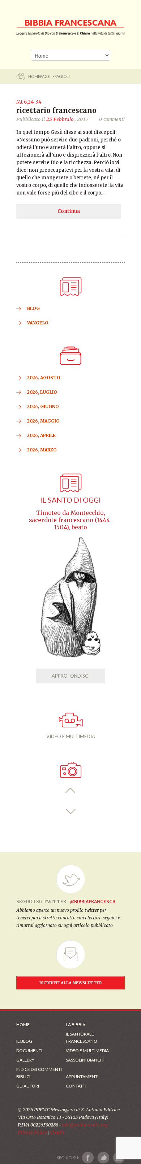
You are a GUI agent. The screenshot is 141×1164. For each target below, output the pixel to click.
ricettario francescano (56, 110)
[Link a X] (103, 1157)
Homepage (39, 76)
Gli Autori (27, 1086)
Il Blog (24, 1041)
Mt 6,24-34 (29, 102)
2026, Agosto (43, 377)
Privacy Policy (32, 1132)
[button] (70, 790)
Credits (57, 1132)
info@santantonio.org (84, 1125)
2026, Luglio (42, 392)
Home (23, 1024)
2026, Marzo (42, 449)
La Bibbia (75, 1024)
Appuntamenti (82, 1076)
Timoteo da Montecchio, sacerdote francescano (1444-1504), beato (70, 520)
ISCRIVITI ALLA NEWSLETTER (70, 982)
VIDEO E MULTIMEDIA (70, 736)
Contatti (76, 1086)
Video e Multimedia (87, 1050)
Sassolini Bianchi (85, 1060)
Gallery (25, 1060)
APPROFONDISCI (71, 676)
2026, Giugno (43, 406)
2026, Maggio (43, 421)
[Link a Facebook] (88, 1157)
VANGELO (37, 322)
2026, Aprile (41, 435)
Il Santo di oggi (70, 500)
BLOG (33, 308)
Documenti (29, 1050)
